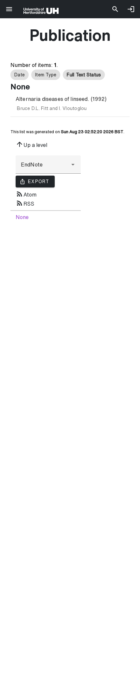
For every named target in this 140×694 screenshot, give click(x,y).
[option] (19, 75)
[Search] (115, 9)
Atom (26, 194)
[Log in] (131, 9)
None (22, 217)
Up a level (31, 144)
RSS (25, 203)
